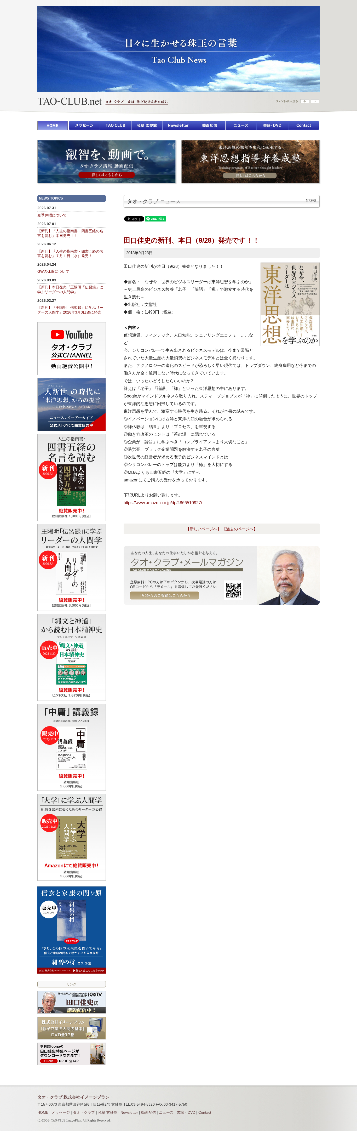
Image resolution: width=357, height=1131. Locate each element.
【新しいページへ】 (203, 529)
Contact (204, 1113)
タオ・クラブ (84, 1113)
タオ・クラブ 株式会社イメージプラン (73, 1097)
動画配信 (148, 1113)
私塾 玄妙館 (107, 1113)
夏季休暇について (52, 215)
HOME (42, 1113)
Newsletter (129, 1113)
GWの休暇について (53, 272)
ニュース (166, 1113)
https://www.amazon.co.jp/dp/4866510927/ (163, 502)
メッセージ (60, 1113)
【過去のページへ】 (239, 529)
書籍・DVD (186, 1113)
